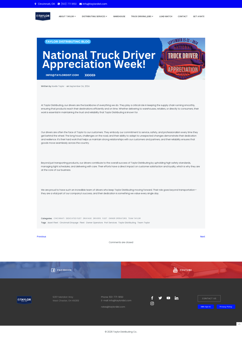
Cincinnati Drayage (69, 222)
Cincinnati (59, 218)
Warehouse (119, 16)
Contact (183, 16)
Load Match (165, 16)
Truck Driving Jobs (141, 16)
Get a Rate (198, 16)
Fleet (104, 218)
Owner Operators (118, 218)
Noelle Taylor (58, 86)
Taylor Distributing (127, 222)
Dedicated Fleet (74, 218)
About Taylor (66, 16)
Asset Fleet (53, 222)
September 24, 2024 (80, 86)
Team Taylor (134, 218)
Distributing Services (93, 16)
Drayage (87, 218)
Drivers (97, 218)
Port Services (110, 222)
